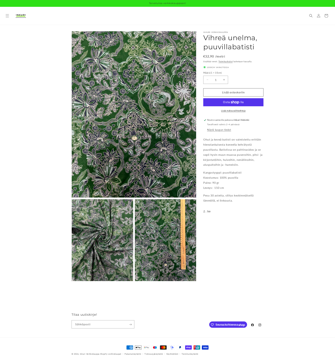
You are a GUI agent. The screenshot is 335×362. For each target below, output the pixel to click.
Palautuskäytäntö (133, 354)
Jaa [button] (209, 211)
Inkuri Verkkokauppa (89, 354)
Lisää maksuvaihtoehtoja (233, 110)
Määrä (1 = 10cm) (212, 72)
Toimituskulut (225, 61)
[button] (7, 16)
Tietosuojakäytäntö (153, 354)
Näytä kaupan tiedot (219, 129)
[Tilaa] (130, 324)
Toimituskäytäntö (190, 354)
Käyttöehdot (172, 354)
